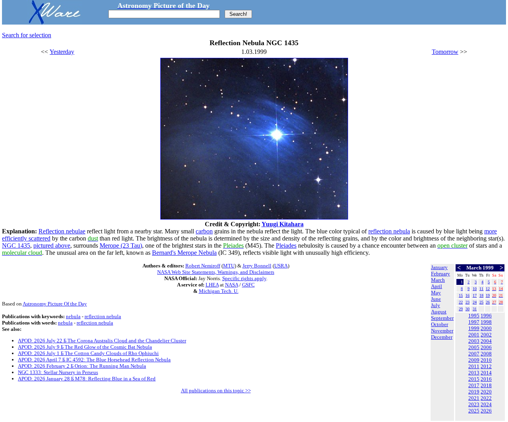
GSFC (248, 285)
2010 (486, 360)
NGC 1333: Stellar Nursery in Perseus (58, 372)
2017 (473, 385)
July (435, 305)
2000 (486, 328)
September (442, 318)
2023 (473, 404)
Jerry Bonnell (256, 266)
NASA (231, 285)
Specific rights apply (244, 278)
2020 (486, 392)
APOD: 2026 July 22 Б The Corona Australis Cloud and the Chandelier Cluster (102, 341)
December (441, 337)
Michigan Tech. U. (219, 291)
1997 (473, 322)
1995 (473, 316)
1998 (486, 322)
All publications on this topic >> (216, 390)
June (436, 299)
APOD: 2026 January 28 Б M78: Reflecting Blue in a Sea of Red (87, 379)
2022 (486, 398)
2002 (486, 335)
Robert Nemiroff (202, 266)
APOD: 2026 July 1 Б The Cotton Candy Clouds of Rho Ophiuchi (88, 353)
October (439, 324)
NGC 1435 (16, 245)
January (439, 267)
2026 (486, 411)
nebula (73, 316)
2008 (486, 354)
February (440, 274)
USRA (281, 266)
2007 (473, 354)
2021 (473, 398)
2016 (486, 379)
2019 (473, 392)
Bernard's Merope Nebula (184, 252)
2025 (473, 411)
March (438, 280)
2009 (473, 360)
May (436, 293)
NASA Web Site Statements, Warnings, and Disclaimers (215, 272)
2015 (473, 379)
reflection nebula (389, 231)
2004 (486, 341)
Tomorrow (445, 51)
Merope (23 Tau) (121, 245)
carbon (204, 231)
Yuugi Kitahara (283, 224)
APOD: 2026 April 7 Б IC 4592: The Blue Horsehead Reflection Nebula (94, 360)
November (442, 331)
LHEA (212, 285)
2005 (473, 347)
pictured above (51, 245)
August (438, 312)
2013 (473, 373)
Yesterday (62, 51)
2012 (486, 366)
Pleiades (286, 245)
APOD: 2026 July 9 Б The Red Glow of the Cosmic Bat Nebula (85, 347)
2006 (486, 347)
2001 (473, 335)
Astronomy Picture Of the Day (55, 304)
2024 (486, 404)
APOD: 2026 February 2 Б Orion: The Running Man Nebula (82, 366)
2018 (486, 385)
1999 (473, 328)
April (436, 286)
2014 (486, 373)
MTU (229, 266)
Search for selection (26, 35)
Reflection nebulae (61, 231)
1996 (486, 316)
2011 (473, 366)
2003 (473, 341)
